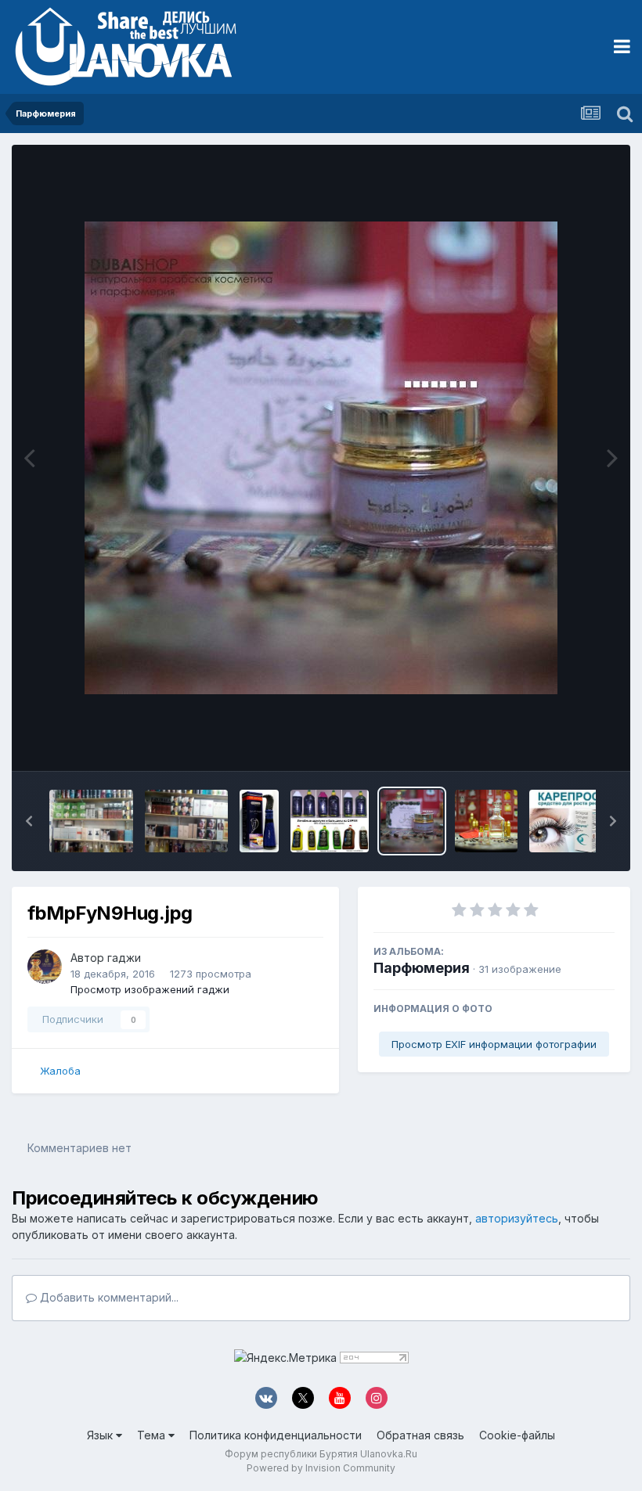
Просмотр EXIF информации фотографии (494, 1044)
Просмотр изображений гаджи (149, 989)
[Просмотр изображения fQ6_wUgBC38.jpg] (330, 821)
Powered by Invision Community (321, 1468)
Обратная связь (420, 1435)
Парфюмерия (421, 968)
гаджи (124, 957)
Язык (101, 1435)
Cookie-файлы (517, 1435)
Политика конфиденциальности (275, 1435)
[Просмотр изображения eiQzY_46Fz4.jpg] (486, 821)
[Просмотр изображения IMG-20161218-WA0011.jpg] (187, 821)
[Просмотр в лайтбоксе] (321, 457)
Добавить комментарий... (108, 1297)
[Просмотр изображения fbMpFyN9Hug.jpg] (412, 821)
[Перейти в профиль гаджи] (44, 966)
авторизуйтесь (516, 1218)
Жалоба (60, 1070)
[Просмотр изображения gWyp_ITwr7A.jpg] (259, 821)
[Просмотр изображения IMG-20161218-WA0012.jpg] (91, 821)
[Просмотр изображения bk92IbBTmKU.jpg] (572, 821)
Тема (152, 1435)
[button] (29, 821)
